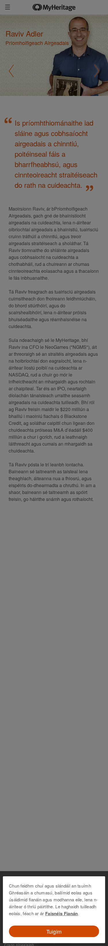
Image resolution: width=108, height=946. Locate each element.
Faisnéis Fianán (61, 913)
